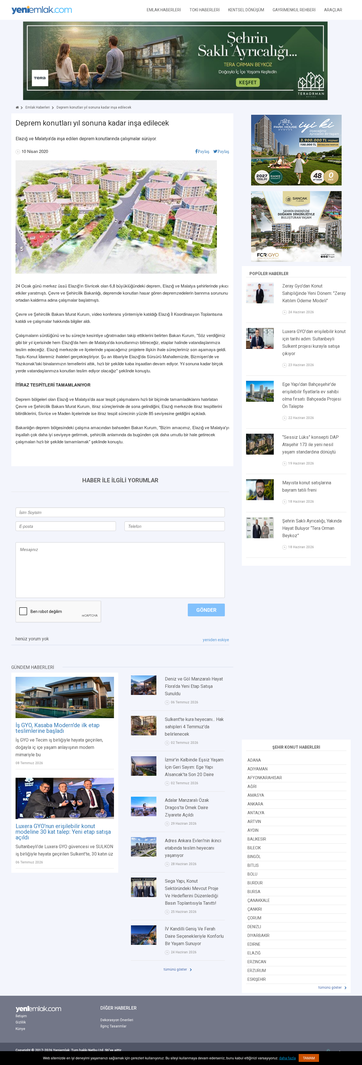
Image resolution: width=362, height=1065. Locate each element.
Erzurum (256, 970)
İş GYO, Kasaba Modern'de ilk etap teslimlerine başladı (58, 728)
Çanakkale (258, 900)
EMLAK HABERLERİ (164, 10)
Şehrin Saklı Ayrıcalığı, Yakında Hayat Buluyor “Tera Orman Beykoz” (312, 528)
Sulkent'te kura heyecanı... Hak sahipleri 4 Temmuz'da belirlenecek (194, 727)
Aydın (252, 830)
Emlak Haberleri (37, 107)
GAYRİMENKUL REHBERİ (294, 10)
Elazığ (254, 953)
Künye (20, 1029)
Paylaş (203, 151)
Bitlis (253, 865)
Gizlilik (21, 1022)
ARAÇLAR (333, 10)
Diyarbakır (258, 935)
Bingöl (254, 856)
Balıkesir (256, 839)
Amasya (255, 795)
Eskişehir (256, 979)
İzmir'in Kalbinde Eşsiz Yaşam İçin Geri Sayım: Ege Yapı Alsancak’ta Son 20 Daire (194, 767)
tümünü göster (176, 969)
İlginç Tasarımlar (113, 1026)
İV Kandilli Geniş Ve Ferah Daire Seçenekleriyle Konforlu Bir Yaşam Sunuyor (194, 936)
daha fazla (287, 1058)
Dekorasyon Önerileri (116, 1020)
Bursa (253, 891)
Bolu (252, 874)
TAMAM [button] (309, 1057)
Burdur (255, 883)
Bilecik (254, 848)
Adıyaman (257, 769)
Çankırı (254, 909)
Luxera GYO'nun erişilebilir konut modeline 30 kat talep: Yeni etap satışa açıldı (63, 832)
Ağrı (252, 786)
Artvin (254, 821)
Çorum (254, 918)
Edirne (253, 944)
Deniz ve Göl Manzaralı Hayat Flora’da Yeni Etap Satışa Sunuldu (194, 686)
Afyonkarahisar (264, 777)
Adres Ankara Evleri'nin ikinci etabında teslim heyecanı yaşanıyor (193, 848)
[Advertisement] (296, 653)
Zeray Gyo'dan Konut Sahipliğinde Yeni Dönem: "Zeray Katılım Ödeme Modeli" (314, 293)
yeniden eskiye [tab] (216, 640)
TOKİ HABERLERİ (204, 10)
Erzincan (256, 962)
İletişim (21, 1016)
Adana (254, 760)
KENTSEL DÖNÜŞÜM (246, 10)
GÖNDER (206, 610)
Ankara (255, 804)
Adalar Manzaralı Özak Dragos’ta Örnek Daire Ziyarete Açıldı (187, 808)
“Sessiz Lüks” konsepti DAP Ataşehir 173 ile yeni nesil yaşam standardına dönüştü (310, 445)
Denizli (254, 926)
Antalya (255, 813)
